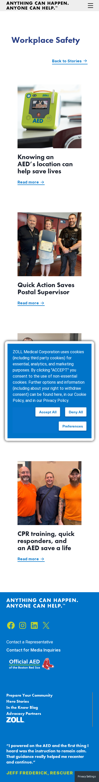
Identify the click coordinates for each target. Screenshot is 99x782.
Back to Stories (67, 61)
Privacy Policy (55, 400)
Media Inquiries (45, 650)
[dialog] (49, 391)
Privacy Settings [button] (87, 776)
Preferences (72, 426)
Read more (31, 182)
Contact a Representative (29, 641)
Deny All (76, 412)
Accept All (48, 412)
